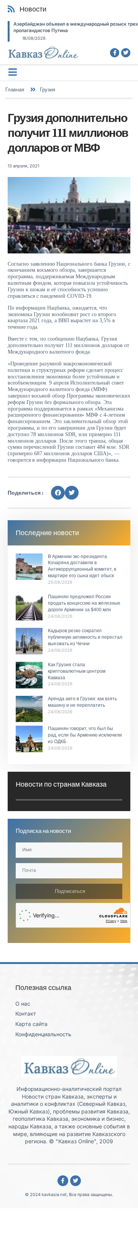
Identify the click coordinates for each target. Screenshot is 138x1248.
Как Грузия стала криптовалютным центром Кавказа (76, 671)
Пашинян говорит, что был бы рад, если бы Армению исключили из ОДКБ (85, 735)
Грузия (47, 89)
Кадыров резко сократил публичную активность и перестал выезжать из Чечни (85, 637)
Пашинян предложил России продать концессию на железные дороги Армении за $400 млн (84, 603)
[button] (58, 493)
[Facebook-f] (114, 52)
